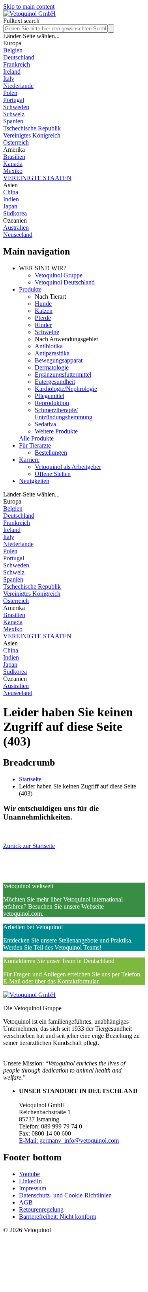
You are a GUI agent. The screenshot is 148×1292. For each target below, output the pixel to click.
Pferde (43, 317)
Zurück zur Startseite (29, 845)
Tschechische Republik (32, 128)
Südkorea (15, 213)
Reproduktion (52, 403)
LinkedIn (30, 1181)
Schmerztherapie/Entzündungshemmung (63, 413)
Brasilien (14, 156)
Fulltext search (21, 20)
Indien (11, 199)
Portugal (13, 100)
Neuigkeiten (34, 481)
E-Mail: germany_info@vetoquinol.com (69, 1140)
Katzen (43, 310)
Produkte (30, 289)
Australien (16, 227)
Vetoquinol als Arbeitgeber (68, 466)
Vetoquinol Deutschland (65, 282)
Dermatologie (52, 367)
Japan (10, 206)
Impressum (32, 1188)
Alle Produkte (36, 438)
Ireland (12, 71)
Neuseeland (17, 234)
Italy (8, 78)
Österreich (16, 142)
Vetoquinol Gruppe (58, 275)
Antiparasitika (52, 353)
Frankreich (16, 64)
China (10, 192)
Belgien (12, 50)
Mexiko (12, 170)
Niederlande (18, 85)
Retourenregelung (41, 1209)
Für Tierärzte (35, 445)
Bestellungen (51, 452)
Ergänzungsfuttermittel (63, 374)
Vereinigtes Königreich (31, 135)
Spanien (13, 121)
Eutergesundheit (55, 381)
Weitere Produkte (56, 431)
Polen (10, 92)
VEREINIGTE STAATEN (37, 178)
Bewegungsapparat (58, 360)
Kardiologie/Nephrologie (66, 388)
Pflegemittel (49, 395)
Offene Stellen (53, 473)
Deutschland (18, 57)
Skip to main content (28, 6)
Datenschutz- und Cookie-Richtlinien (65, 1195)
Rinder (43, 325)
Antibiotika (49, 346)
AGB (26, 1202)
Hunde (43, 303)
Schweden (16, 107)
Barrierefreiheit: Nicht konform (57, 1216)
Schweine (47, 332)
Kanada (12, 163)
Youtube (29, 1174)
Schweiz (13, 114)
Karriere (29, 459)
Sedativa (45, 424)
